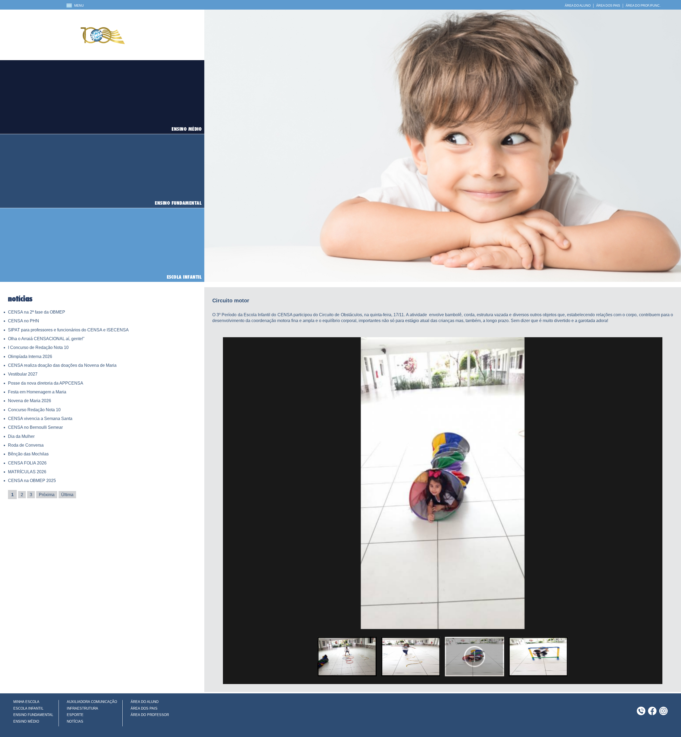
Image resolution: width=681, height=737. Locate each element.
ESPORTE (75, 715)
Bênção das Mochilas (28, 454)
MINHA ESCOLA (26, 702)
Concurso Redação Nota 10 (34, 409)
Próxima (47, 494)
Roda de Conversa (26, 445)
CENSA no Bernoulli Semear (35, 427)
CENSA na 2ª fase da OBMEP (36, 312)
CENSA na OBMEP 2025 (32, 480)
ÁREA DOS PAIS (608, 5)
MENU (78, 5)
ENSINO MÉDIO (26, 721)
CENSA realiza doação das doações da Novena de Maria (62, 365)
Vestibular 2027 (23, 374)
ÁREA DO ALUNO (578, 5)
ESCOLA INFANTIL (28, 708)
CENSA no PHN (23, 321)
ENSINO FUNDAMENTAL (33, 715)
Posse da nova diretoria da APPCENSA (45, 383)
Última (67, 494)
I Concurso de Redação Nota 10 (38, 347)
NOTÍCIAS (75, 721)
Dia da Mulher (21, 436)
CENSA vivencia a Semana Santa (40, 418)
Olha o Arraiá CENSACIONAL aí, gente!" (46, 338)
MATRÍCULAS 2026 (27, 472)
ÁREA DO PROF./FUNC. (643, 5)
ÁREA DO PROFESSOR (150, 715)
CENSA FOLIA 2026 (27, 463)
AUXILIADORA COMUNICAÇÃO (92, 702)
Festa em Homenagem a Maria (37, 392)
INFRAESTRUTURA (82, 708)
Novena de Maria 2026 (29, 400)
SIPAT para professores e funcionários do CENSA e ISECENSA (68, 330)
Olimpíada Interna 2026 (30, 356)
